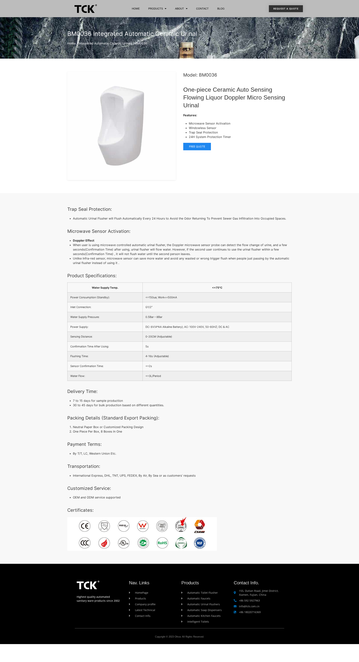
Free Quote (197, 146)
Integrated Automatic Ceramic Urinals (105, 43)
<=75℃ (217, 287)
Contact (202, 8)
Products (155, 8)
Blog (221, 8)
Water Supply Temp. (105, 287)
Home (136, 8)
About (179, 8)
